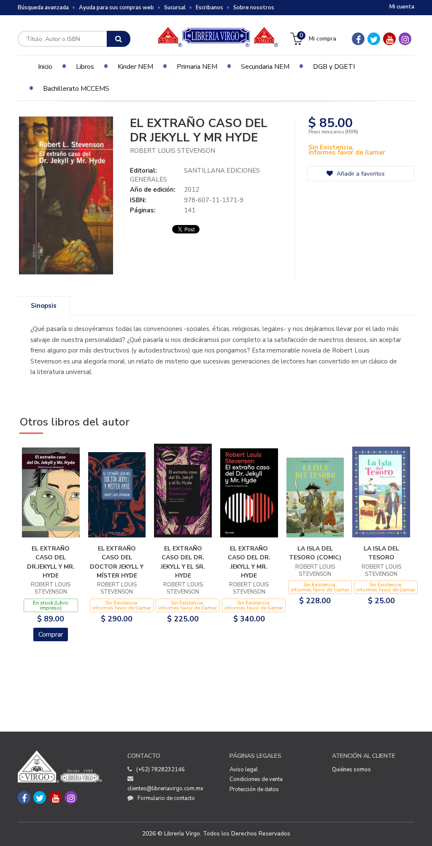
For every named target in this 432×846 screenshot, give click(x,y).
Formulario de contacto (166, 798)
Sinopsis (44, 305)
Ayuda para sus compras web (116, 7)
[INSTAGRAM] (405, 39)
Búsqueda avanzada (43, 7)
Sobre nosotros (253, 7)
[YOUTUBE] (389, 39)
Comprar (50, 634)
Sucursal (175, 7)
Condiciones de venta (256, 779)
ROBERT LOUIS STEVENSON (172, 150)
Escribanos (209, 7)
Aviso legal (244, 769)
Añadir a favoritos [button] (360, 174)
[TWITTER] (373, 39)
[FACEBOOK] (358, 39)
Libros (85, 66)
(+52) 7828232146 (160, 769)
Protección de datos (254, 789)
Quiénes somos (351, 769)
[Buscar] (118, 39)
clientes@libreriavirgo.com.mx (165, 788)
